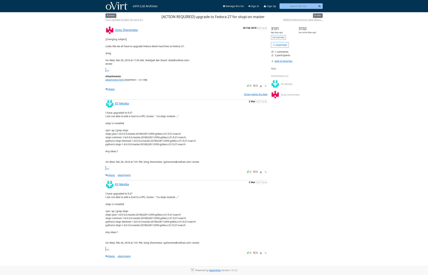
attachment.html (114, 79)
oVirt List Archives (145, 6)
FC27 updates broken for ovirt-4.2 (124, 19)
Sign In (254, 6)
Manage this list (234, 6)
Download (281, 44)
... (107, 70)
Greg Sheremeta (126, 30)
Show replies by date (256, 94)
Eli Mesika (122, 103)
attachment (124, 175)
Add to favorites (283, 61)
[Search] (320, 6)
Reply (111, 89)
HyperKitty (215, 270)
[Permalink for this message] (266, 86)
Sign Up (271, 6)
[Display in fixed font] (260, 86)
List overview (278, 37)
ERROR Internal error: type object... (303, 19)
